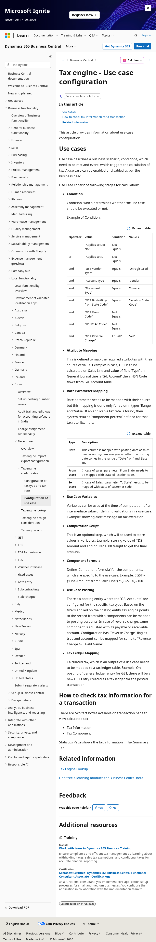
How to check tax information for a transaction (93, 117)
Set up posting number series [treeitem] (34, 401)
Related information (76, 122)
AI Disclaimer (12, 933)
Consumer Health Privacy (123, 933)
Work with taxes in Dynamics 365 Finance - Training (95, 848)
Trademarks (34, 939)
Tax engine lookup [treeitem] (33, 510)
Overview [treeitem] (24, 392)
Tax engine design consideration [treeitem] (33, 520)
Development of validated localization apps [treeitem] (32, 300)
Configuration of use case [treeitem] (36, 500)
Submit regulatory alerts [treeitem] (31, 685)
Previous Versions (38, 933)
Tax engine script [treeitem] (32, 530)
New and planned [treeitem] (20, 93)
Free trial (142, 46)
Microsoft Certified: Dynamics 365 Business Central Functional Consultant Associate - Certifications (102, 874)
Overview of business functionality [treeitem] (25, 117)
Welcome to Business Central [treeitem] (28, 86)
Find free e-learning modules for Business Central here (101, 778)
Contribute (76, 933)
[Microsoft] (7, 35)
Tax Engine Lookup (73, 769)
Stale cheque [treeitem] (27, 597)
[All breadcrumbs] (62, 60)
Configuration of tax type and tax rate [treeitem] (35, 486)
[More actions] (149, 60)
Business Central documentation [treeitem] (19, 76)
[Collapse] (50, 56)
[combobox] (28, 65)
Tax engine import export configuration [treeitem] (35, 458)
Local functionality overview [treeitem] (27, 288)
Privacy (93, 933)
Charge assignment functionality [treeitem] (31, 431)
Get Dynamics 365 (117, 46)
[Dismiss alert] (148, 8)
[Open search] (136, 35)
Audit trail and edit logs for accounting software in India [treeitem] (34, 416)
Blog (58, 933)
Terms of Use (12, 939)
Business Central (81, 60)
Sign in (146, 35)
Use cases (69, 111)
